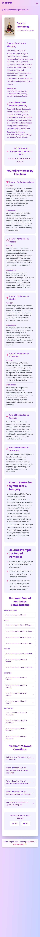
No (27, 823)
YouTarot (7, 2)
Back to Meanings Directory (16, 10)
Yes (15, 823)
